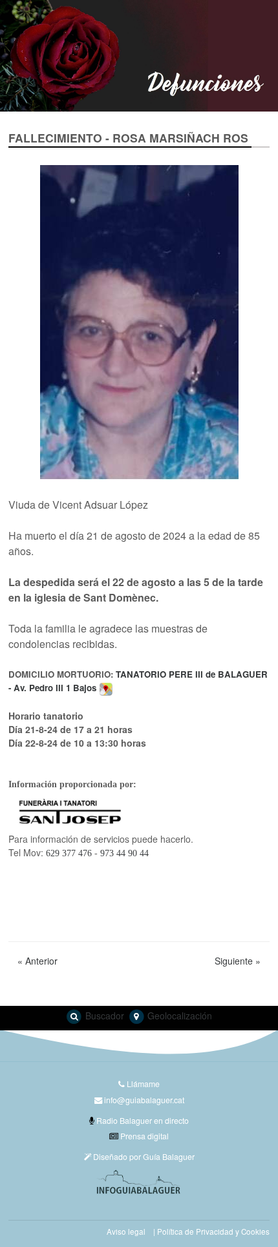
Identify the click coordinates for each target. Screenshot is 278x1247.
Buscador (103, 1015)
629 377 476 (69, 853)
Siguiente (238, 960)
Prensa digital (143, 1135)
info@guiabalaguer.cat (144, 1099)
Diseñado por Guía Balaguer (143, 1156)
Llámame (142, 1083)
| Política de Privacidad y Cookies (211, 1231)
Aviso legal (126, 1231)
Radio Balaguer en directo (141, 1120)
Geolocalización (178, 1015)
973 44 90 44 (124, 853)
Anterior (37, 960)
